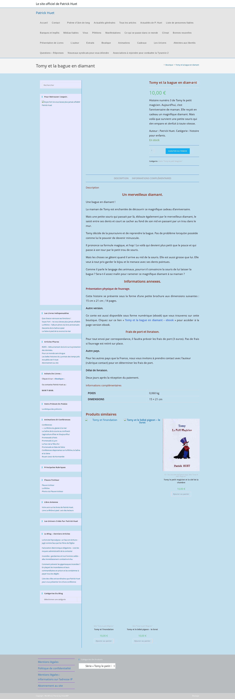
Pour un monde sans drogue (53, 353)
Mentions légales (48, 662)
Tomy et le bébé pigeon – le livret (142, 629)
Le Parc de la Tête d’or (50, 444)
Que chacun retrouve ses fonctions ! (56, 318)
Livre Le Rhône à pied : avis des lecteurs (58, 510)
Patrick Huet (45, 12)
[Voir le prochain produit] (197, 82)
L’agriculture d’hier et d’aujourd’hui (55, 434)
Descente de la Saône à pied (53, 328)
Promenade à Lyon (49, 440)
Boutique (59, 378)
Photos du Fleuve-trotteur (52, 491)
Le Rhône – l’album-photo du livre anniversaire (60, 325)
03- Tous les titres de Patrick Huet (176, 474)
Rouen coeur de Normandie (53, 456)
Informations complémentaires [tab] (151, 178)
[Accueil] (162, 65)
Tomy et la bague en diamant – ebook (149, 320)
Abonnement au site (50, 363)
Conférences (47, 425)
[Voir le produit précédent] (192, 82)
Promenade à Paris (49, 437)
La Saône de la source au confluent (56, 431)
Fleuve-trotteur (48, 485)
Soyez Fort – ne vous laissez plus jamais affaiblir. (61, 321)
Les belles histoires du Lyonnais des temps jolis (61, 356)
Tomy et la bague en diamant (187, 65)
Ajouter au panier (177, 151)
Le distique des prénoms (52, 409)
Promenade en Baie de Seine (53, 447)
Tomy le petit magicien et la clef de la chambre (181, 481)
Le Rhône (46, 488)
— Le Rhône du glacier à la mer (54, 428)
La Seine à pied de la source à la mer (56, 331)
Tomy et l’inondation (104, 629)
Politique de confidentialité (54, 668)
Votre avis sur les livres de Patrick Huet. (57, 507)
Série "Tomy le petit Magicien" (171, 161)
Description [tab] (121, 178)
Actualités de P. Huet (50, 359)
